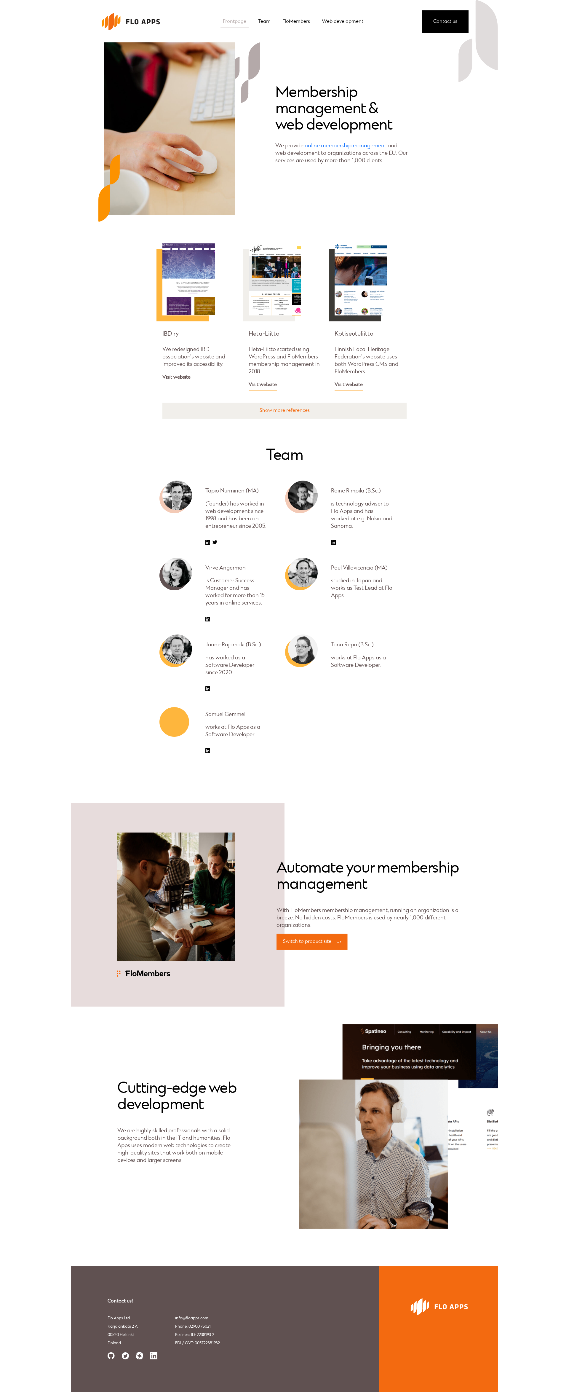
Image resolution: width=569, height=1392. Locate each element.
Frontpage (234, 21)
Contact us (445, 21)
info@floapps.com (191, 1318)
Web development (342, 21)
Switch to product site (307, 941)
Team (264, 21)
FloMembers (296, 21)
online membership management (345, 145)
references (298, 410)
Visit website (176, 377)
